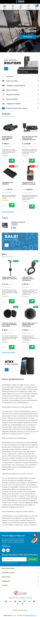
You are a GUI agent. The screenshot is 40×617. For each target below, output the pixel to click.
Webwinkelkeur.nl (31, 615)
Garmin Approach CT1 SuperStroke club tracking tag (29, 324)
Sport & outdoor (12, 99)
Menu (4, 8)
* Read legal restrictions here (10, 562)
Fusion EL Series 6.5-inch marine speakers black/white (9, 324)
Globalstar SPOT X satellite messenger (29, 183)
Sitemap (29, 598)
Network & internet (13, 94)
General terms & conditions (17, 598)
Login (21, 8)
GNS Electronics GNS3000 (7, 183)
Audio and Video (12, 81)
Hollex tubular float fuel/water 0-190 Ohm (9, 278)
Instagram (3, 550)
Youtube (8, 550)
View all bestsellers (8, 212)
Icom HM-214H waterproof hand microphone (28, 278)
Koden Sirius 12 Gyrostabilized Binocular (7, 138)
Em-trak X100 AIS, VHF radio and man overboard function (29, 138)
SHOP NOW (27, 37)
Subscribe (32, 559)
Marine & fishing (12, 90)
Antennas (9, 76)
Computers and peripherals (15, 85)
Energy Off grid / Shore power (16, 108)
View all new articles (8, 352)
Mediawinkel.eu (23, 610)
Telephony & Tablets (13, 104)
